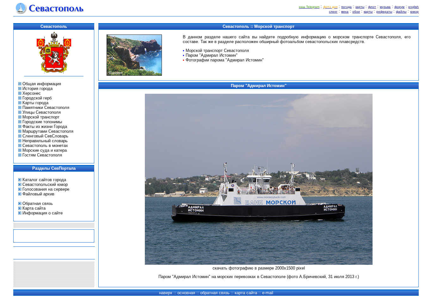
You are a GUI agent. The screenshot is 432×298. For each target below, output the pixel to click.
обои (356, 11)
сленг (333, 11)
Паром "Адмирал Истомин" (212, 55)
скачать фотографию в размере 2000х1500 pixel (259, 268)
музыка (385, 7)
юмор (414, 11)
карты (359, 7)
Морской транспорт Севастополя (217, 50)
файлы (401, 11)
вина (345, 11)
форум (399, 7)
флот (372, 7)
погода (346, 7)
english (413, 7)
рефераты (384, 11)
